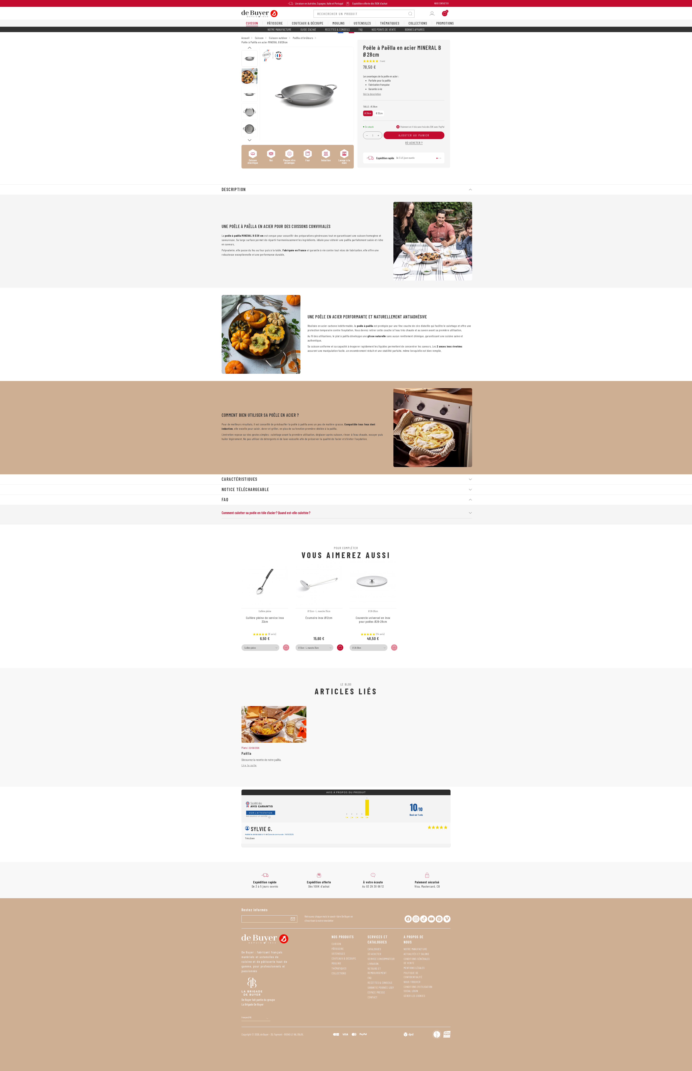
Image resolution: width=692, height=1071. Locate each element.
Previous (249, 48)
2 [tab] (438, 158)
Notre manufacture (279, 29)
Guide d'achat (308, 29)
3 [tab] (440, 158)
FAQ (361, 29)
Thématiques (339, 968)
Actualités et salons (416, 954)
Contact (373, 997)
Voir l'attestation (260, 812)
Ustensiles (338, 953)
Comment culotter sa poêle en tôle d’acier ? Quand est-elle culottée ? (266, 513)
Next (249, 140)
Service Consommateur (381, 958)
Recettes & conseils (337, 29)
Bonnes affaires (414, 29)
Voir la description (372, 94)
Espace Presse (376, 992)
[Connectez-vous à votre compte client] (432, 14)
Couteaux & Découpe (344, 958)
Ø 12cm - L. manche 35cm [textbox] (308, 647)
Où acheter (374, 954)
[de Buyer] (259, 13)
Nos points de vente (384, 29)
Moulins (336, 963)
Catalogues (374, 949)
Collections (339, 973)
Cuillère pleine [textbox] (250, 647)
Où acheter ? (414, 142)
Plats (244, 747)
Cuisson (336, 943)
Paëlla (246, 753)
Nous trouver (412, 982)
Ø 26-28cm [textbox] (356, 647)
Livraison (373, 963)
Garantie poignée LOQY (381, 987)
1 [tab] (437, 158)
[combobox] (260, 647)
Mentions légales (414, 967)
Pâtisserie (338, 948)
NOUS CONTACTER (441, 3)
